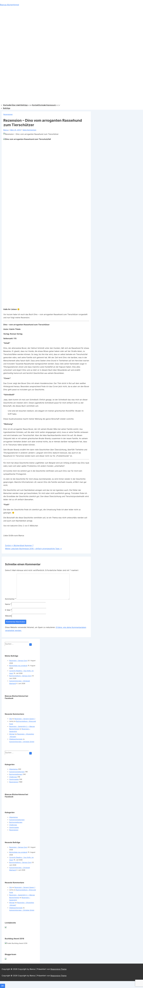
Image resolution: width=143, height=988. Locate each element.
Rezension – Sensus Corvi (18, 660)
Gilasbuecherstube (15, 739)
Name (7, 604)
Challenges (13, 777)
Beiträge (24, 105)
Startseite (7, 105)
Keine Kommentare (29, 130)
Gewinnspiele (14, 779)
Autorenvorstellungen (17, 772)
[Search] (30, 644)
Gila (10, 719)
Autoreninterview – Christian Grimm (21, 742)
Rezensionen (8, 114)
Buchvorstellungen (15, 774)
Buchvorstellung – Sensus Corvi (20, 676)
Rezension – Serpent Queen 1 (24, 719)
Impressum (51, 105)
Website (8, 616)
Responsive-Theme (58, 969)
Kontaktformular (39, 105)
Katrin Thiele (15, 329)
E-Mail (7, 610)
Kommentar (10, 599)
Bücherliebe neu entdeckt (18, 665)
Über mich (16, 105)
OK (2, 986)
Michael (12, 734)
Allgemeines (13, 769)
